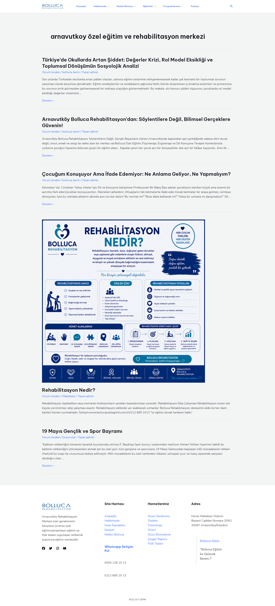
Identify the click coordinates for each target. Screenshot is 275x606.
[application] (107, 6)
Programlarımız (171, 6)
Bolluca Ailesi (209, 541)
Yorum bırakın (51, 72)
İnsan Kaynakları (115, 525)
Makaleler (68, 396)
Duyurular (69, 437)
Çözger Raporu (157, 539)
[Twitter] (50, 548)
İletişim (195, 6)
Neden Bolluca (125, 6)
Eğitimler (148, 6)
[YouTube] (64, 548)
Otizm (152, 530)
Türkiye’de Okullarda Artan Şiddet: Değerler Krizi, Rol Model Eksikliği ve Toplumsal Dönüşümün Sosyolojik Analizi (127, 63)
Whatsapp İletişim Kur (119, 548)
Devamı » (48, 100)
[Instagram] (57, 548)
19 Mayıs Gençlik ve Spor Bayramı (82, 431)
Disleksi (153, 521)
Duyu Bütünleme (159, 534)
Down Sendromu (159, 516)
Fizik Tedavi (155, 543)
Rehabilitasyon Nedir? (68, 390)
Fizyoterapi (155, 525)
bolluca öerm (71, 72)
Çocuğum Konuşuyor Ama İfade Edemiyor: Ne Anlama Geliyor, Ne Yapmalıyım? (136, 174)
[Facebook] (43, 548)
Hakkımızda (100, 6)
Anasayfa (81, 6)
